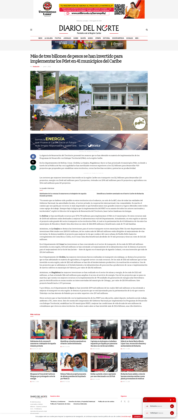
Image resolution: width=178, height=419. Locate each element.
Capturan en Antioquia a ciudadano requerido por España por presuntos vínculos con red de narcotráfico (104, 343)
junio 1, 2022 (47, 66)
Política (58, 38)
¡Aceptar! (137, 416)
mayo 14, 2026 (65, 381)
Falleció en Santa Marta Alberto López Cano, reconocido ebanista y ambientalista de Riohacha (133, 343)
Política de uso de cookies (106, 401)
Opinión (98, 38)
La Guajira (49, 38)
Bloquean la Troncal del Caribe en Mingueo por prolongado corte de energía (42, 376)
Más (136, 38)
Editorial (106, 38)
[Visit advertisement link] (89, 9)
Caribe (75, 38)
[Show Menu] (31, 29)
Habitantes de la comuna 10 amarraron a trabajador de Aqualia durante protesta (43, 343)
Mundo (90, 38)
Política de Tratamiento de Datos (60, 404)
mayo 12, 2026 (126, 381)
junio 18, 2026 (65, 346)
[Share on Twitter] (33, 162)
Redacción (36, 66)
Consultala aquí (126, 416)
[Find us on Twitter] (125, 401)
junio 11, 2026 (126, 348)
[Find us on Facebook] (121, 401)
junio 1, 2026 (35, 381)
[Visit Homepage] (89, 29)
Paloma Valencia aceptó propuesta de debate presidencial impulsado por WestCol (73, 376)
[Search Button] (147, 29)
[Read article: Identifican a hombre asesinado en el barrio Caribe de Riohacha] (74, 329)
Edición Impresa (118, 38)
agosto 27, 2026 (36, 348)
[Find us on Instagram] (128, 401)
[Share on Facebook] (33, 156)
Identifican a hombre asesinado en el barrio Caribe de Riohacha (120, 194)
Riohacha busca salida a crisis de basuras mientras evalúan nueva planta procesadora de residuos (133, 376)
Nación (83, 38)
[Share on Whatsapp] (33, 167)
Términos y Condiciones (57, 401)
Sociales (129, 38)
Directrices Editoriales (80, 404)
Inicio (40, 38)
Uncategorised (37, 337)
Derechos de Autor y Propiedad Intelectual (82, 401)
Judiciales (67, 38)
